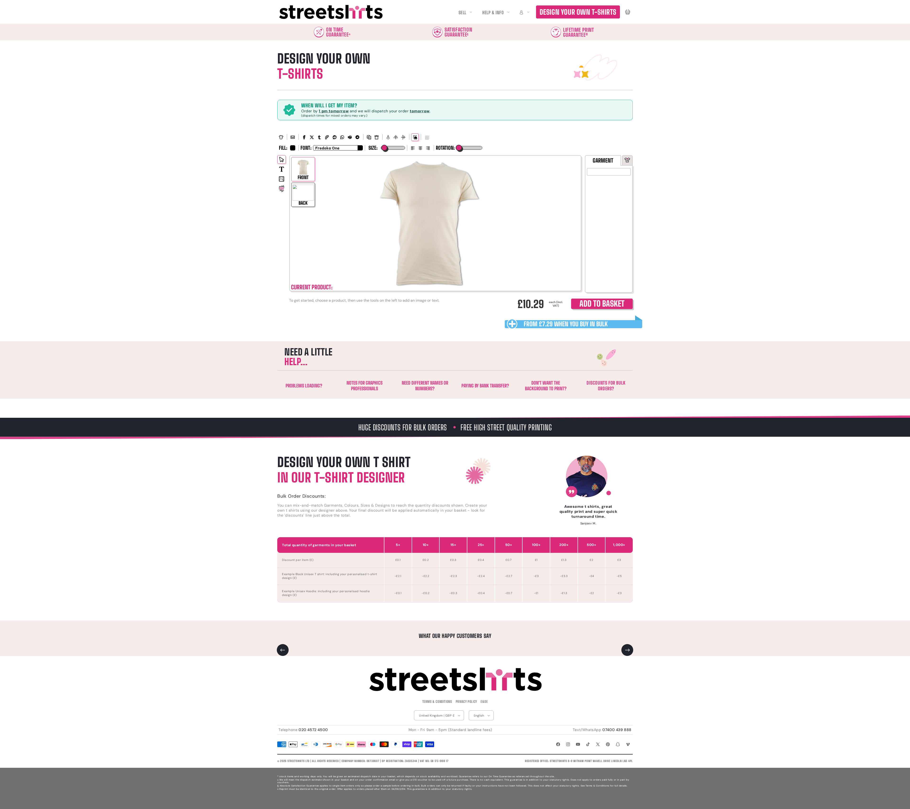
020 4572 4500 (313, 729)
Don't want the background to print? (546, 385)
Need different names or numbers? (425, 385)
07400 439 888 (617, 729)
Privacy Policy (466, 702)
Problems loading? (304, 385)
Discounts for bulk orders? (606, 385)
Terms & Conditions (437, 702)
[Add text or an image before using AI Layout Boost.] (427, 138)
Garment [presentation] (603, 160)
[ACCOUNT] (523, 11)
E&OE (484, 702)
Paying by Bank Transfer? (485, 385)
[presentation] (627, 160)
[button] (523, 11)
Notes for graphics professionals (364, 385)
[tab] (603, 160)
